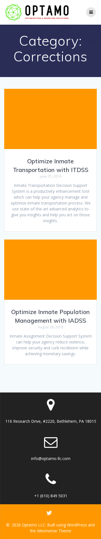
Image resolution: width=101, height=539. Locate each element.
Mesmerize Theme (54, 530)
